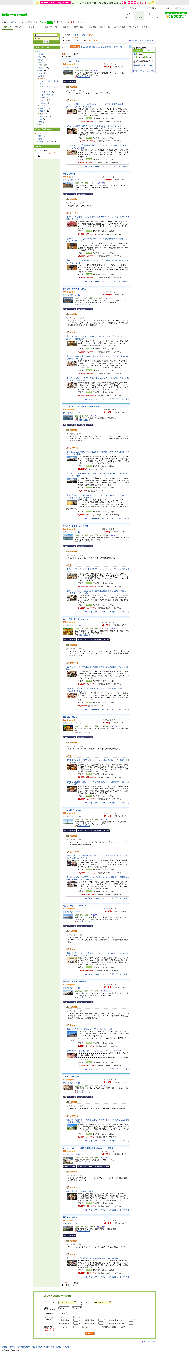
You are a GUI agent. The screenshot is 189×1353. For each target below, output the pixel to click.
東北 (40, 57)
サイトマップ (145, 8)
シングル (64, 1327)
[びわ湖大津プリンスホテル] (103, 820)
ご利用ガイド (133, 8)
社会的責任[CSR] (38, 1347)
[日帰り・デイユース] (85, 639)
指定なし (78, 40)
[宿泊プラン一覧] (69, 81)
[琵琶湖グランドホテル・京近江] (113, 536)
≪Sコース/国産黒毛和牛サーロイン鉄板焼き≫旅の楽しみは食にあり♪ (94, 126)
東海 (40, 73)
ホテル (141, 54)
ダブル (85, 1327)
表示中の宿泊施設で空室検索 (142, 40)
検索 (90, 1333)
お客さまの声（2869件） (72, 625)
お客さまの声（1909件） (72, 912)
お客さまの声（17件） (71, 1223)
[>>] (130, 47)
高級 (40, 136)
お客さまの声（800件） (72, 532)
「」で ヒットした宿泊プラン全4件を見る (108, 166)
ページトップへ (150, 1342)
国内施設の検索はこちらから (143, 66)
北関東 (40, 60)
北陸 (40, 70)
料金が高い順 (97, 47)
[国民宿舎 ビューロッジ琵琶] (103, 991)
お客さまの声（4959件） (72, 816)
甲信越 (40, 68)
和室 (114, 1327)
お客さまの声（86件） (71, 67)
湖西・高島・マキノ (49, 87)
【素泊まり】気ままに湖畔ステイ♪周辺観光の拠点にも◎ (89, 1029)
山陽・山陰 (42, 116)
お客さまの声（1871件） (72, 723)
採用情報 (50, 1347)
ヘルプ (123, 8)
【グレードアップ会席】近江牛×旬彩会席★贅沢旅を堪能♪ (92, 1258)
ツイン (93, 1327)
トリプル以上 (105, 1327)
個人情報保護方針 (23, 1347)
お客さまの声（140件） (72, 1083)
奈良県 (42, 111)
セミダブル (75, 1327)
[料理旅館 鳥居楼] (100, 1227)
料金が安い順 (86, 47)
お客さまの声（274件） (72, 1154)
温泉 (40, 139)
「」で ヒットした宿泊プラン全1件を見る (108, 974)
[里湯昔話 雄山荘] (113, 727)
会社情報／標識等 (8, 1347)
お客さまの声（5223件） (72, 413)
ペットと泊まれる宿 (45, 142)
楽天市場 (169, 8)
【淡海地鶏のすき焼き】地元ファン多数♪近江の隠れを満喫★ (93, 1051)
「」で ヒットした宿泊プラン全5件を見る (108, 399)
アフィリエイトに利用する (144, 71)
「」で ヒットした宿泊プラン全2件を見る (108, 612)
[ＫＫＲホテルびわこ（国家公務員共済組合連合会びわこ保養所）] (103, 1158)
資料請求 (66, 1347)
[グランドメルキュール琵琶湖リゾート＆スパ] (93, 416)
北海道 (40, 54)
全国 (76, 35)
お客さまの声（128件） (72, 295)
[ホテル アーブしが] (103, 1086)
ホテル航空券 (145, 57)
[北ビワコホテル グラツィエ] (93, 915)
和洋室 (122, 1327)
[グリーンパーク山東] (93, 71)
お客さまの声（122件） (72, 988)
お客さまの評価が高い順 (112, 47)
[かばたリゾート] (100, 183)
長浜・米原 (46, 92)
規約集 (58, 1347)
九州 (40, 122)
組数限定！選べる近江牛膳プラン (82, 1191)
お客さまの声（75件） (71, 180)
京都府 (42, 103)
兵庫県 (42, 108)
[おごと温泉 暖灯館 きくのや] (113, 629)
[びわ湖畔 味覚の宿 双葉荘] (108, 298)
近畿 (83, 35)
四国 (40, 119)
